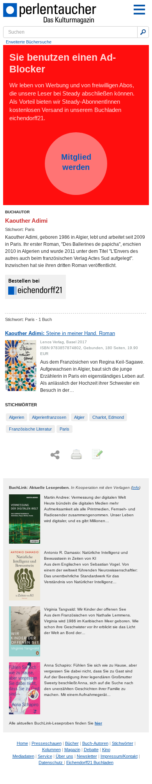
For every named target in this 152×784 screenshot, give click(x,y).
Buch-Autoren (95, 743)
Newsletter (87, 756)
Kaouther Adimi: (60, 333)
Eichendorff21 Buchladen (89, 762)
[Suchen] (143, 32)
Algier (79, 417)
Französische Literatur (30, 429)
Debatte (91, 749)
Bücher (72, 743)
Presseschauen (47, 743)
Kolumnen (51, 749)
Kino (106, 749)
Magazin (72, 749)
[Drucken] (75, 455)
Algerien (16, 417)
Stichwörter (122, 743)
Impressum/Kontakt (119, 756)
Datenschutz (51, 762)
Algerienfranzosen (49, 417)
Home (22, 743)
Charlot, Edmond (108, 417)
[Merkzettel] (96, 455)
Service (45, 756)
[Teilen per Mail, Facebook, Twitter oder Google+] (55, 455)
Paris (64, 429)
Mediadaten (23, 756)
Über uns (64, 756)
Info (135, 487)
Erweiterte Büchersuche (28, 42)
